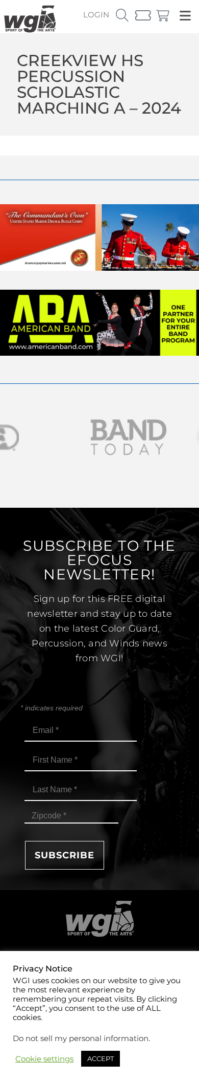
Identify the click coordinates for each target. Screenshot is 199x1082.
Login (96, 14)
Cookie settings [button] (44, 1059)
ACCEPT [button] (100, 1058)
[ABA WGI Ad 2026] (99, 353)
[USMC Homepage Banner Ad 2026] (99, 268)
